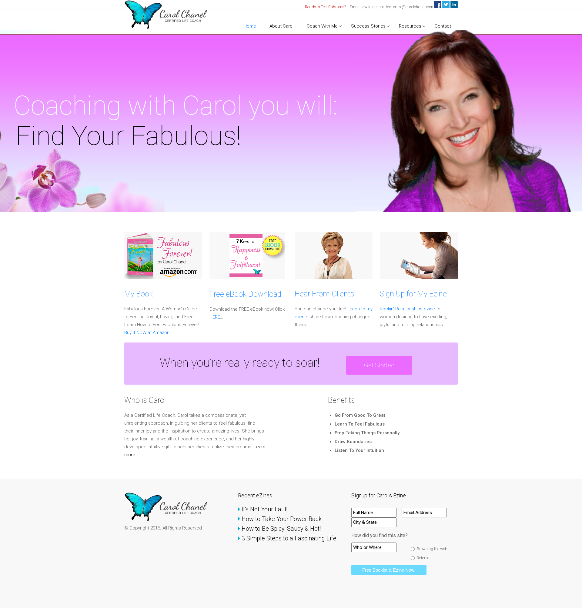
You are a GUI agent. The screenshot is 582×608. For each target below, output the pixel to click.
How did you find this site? (379, 535)
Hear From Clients (324, 293)
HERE (214, 317)
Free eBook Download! (246, 294)
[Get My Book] (163, 277)
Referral (423, 558)
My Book (138, 293)
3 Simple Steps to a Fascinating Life (289, 538)
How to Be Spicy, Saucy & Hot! (281, 528)
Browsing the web (432, 548)
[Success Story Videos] (334, 277)
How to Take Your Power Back (282, 519)
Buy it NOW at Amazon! (147, 332)
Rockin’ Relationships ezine (407, 309)
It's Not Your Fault (265, 509)
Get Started (379, 365)
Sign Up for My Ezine (413, 293)
